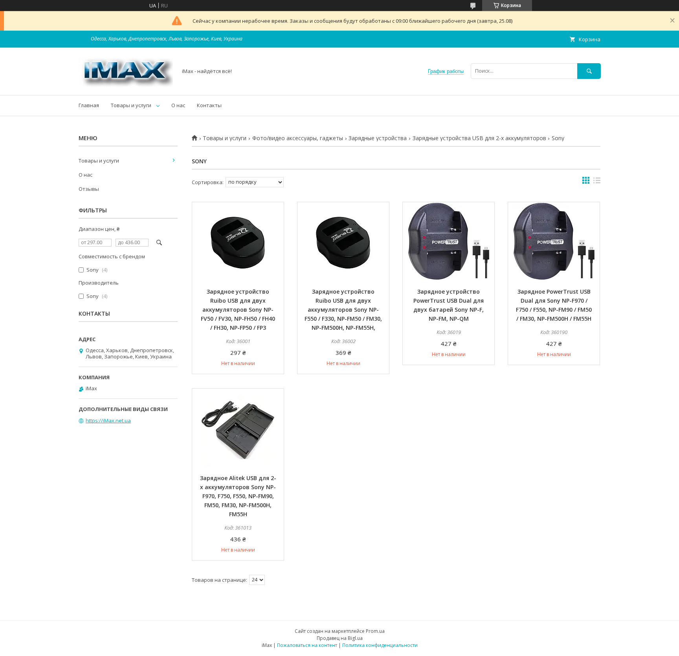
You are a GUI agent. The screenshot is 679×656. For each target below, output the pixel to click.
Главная (89, 105)
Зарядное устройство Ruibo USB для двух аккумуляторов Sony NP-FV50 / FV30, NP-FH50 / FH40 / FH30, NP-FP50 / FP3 (238, 309)
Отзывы (89, 188)
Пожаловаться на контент (307, 645)
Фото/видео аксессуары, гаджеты (297, 138)
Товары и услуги (131, 105)
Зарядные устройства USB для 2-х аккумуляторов (479, 138)
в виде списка (596, 182)
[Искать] (589, 71)
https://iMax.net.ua (108, 420)
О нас (178, 105)
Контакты (209, 105)
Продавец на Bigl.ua (340, 638)
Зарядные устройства (378, 138)
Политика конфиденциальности (380, 645)
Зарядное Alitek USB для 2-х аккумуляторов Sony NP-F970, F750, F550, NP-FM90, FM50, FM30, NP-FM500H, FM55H (238, 496)
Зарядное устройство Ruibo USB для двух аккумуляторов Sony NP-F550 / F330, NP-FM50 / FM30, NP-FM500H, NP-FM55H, (343, 309)
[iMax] (126, 84)
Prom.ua (375, 631)
